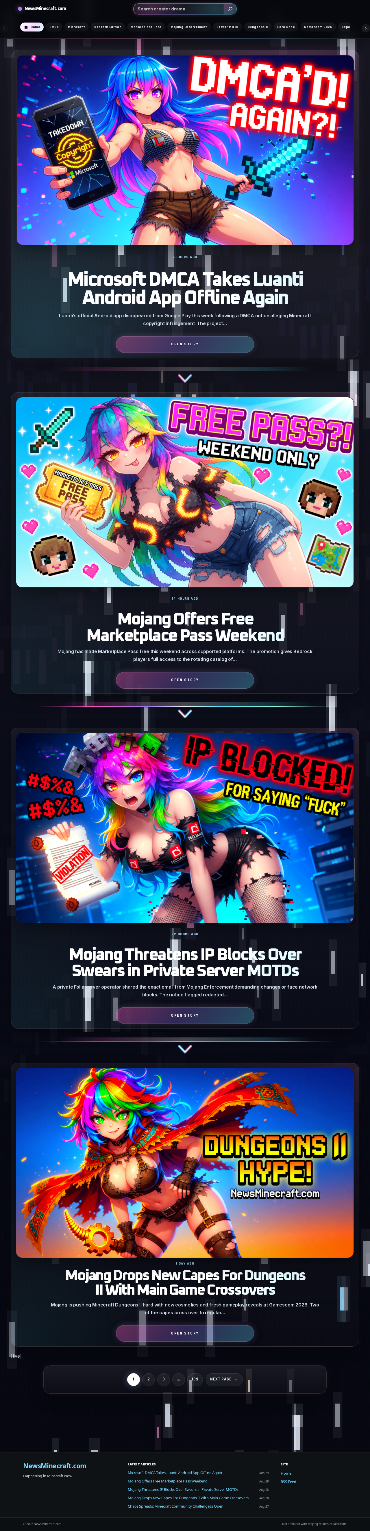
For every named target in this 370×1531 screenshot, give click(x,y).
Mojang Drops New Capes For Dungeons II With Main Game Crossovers (185, 1283)
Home (286, 1473)
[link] (185, 221)
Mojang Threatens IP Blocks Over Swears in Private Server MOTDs (185, 963)
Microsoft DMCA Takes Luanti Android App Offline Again (184, 289)
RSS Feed (288, 1481)
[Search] (230, 9)
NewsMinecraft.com (45, 8)
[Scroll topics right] (366, 28)
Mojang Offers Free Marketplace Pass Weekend (185, 627)
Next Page (224, 1379)
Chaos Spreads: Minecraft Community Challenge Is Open (175, 1506)
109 (195, 1379)
